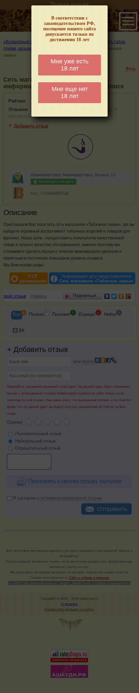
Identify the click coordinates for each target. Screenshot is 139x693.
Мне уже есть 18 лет (69, 65)
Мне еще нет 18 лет (70, 92)
